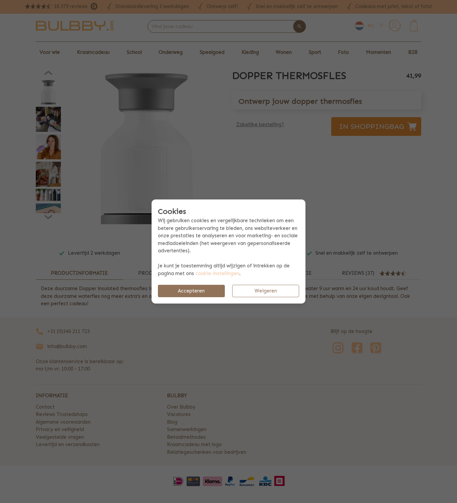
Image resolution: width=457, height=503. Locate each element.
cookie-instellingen (217, 273)
